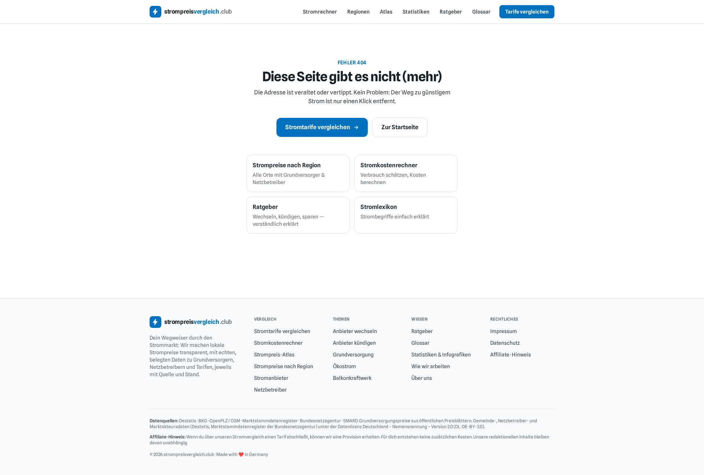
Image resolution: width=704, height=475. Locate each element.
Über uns (421, 378)
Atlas (386, 12)
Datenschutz (505, 343)
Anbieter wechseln (355, 331)
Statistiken (416, 12)
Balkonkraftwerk (352, 378)
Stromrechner (320, 12)
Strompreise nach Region (283, 366)
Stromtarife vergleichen (317, 127)
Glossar (481, 12)
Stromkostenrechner (278, 343)
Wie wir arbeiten (430, 366)
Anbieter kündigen (354, 343)
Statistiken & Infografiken (441, 355)
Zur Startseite (399, 127)
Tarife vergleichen (527, 12)
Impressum (503, 331)
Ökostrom (344, 366)
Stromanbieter (271, 378)
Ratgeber (451, 12)
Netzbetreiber (270, 390)
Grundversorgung (353, 355)
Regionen (358, 12)
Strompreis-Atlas (274, 355)
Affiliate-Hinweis (510, 355)
